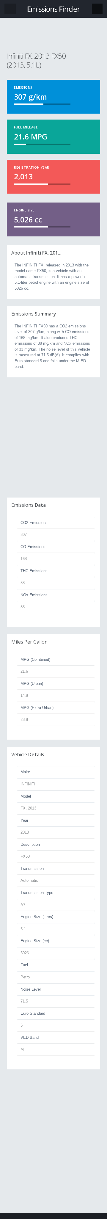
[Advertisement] (53, 37)
